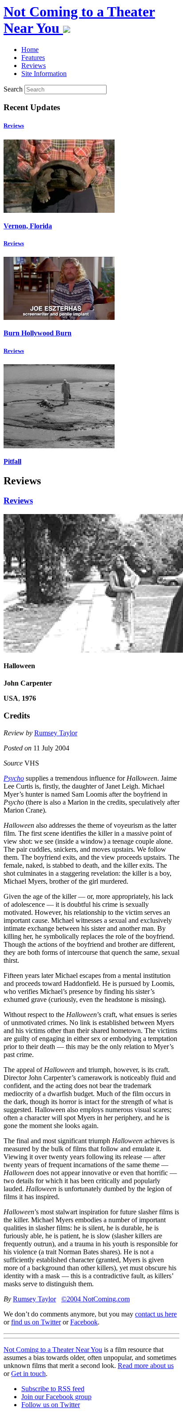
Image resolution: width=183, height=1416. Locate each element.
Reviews (14, 125)
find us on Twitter (36, 1322)
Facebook (84, 1322)
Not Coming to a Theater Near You (53, 1349)
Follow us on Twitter (50, 1404)
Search (13, 89)
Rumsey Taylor (55, 733)
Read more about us (146, 1365)
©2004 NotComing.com (95, 1299)
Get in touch (28, 1373)
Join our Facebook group (56, 1396)
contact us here (156, 1314)
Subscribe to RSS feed (52, 1388)
